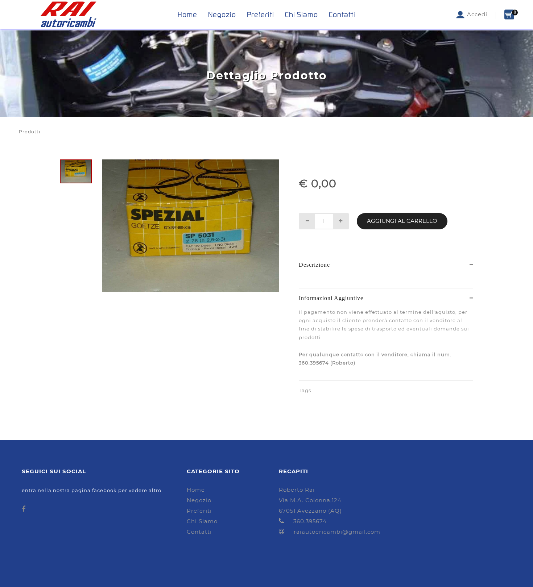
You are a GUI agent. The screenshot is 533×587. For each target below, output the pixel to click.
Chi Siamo (301, 14)
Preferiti (260, 14)
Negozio (222, 14)
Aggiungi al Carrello (402, 220)
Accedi (476, 14)
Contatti (342, 14)
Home (187, 14)
